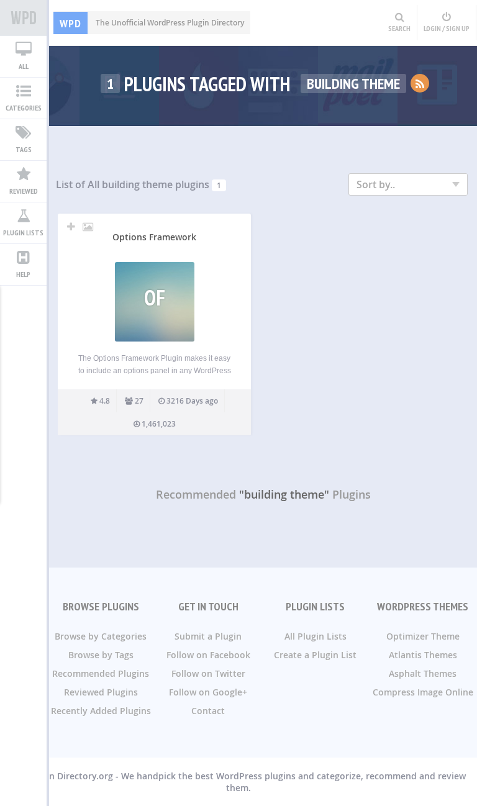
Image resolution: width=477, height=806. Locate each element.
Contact (208, 711)
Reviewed (23, 191)
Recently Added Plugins (101, 711)
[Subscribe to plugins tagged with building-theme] (420, 83)
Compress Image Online (423, 692)
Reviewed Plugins (101, 692)
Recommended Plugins (100, 673)
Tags (24, 149)
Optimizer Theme (423, 636)
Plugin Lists (23, 232)
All (24, 66)
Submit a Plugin (208, 636)
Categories (24, 107)
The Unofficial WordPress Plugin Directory (152, 23)
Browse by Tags (101, 655)
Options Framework (154, 237)
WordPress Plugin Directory (23, 18)
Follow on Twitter (208, 673)
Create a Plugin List (315, 655)
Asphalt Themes (423, 673)
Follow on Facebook (208, 655)
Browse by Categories (101, 636)
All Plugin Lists (315, 636)
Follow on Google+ (208, 692)
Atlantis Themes (423, 655)
